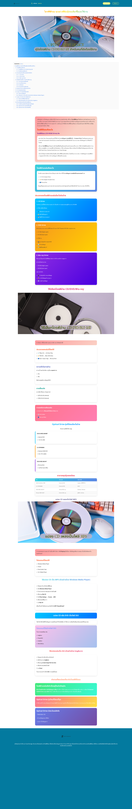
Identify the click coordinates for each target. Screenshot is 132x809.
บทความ (40, 3)
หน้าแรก (35, 3)
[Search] (31, 3)
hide (21, 64)
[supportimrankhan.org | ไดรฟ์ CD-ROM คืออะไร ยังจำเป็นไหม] (21, 3)
